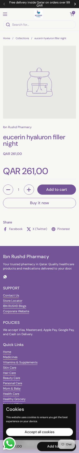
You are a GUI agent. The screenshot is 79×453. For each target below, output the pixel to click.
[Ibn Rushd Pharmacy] (38, 14)
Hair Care (9, 373)
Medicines (10, 357)
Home (6, 38)
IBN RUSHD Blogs (14, 306)
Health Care (11, 394)
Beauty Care (11, 378)
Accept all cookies (39, 432)
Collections (22, 38)
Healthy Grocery (14, 399)
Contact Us (11, 295)
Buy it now (39, 202)
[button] (72, 14)
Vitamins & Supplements (20, 362)
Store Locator (12, 301)
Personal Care (12, 383)
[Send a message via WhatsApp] (9, 443)
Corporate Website (16, 311)
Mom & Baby (12, 388)
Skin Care (9, 368)
